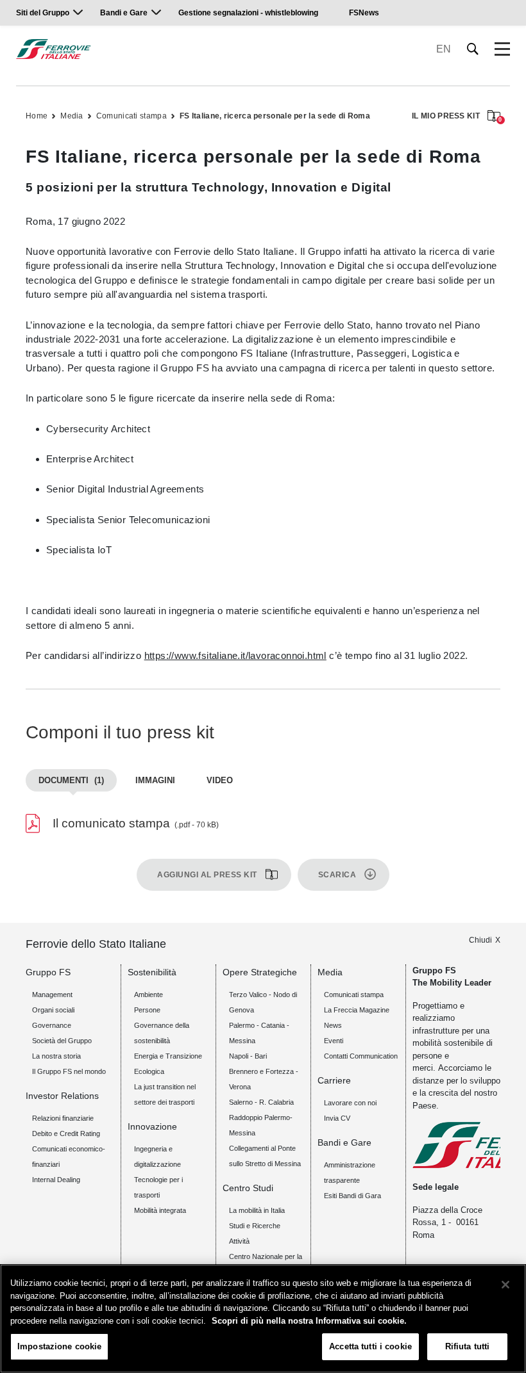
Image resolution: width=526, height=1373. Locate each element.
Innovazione (152, 1126)
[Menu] (502, 49)
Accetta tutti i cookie (370, 1346)
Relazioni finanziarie (63, 1118)
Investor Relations (62, 1096)
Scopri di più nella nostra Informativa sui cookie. (309, 1321)
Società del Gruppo (62, 1040)
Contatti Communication (361, 1056)
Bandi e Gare (124, 12)
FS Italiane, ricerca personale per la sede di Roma (275, 115)
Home (36, 115)
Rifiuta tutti (467, 1346)
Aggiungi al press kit (207, 874)
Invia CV (337, 1118)
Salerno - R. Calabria (261, 1102)
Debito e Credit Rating (66, 1133)
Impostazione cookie (59, 1346)
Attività (239, 1241)
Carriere (334, 1080)
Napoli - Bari (248, 1056)
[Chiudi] (505, 1285)
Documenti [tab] (71, 780)
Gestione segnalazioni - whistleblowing (248, 12)
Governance (51, 1025)
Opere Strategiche (260, 972)
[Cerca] (473, 49)
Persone (147, 1010)
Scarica (337, 874)
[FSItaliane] (53, 49)
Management (52, 994)
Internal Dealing (56, 1179)
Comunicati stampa (131, 115)
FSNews (364, 12)
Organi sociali (53, 1010)
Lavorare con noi (350, 1103)
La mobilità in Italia (257, 1210)
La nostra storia (56, 1056)
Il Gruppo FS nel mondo (69, 1071)
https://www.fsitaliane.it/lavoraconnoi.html (235, 655)
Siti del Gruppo (42, 12)
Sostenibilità (152, 972)
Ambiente (148, 994)
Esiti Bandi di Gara (352, 1195)
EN (443, 49)
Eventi (333, 1040)
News (333, 1025)
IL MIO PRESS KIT (456, 116)
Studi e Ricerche (254, 1226)
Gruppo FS (48, 972)
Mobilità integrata (160, 1210)
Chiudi (480, 940)
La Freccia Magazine (356, 1010)
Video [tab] (220, 780)
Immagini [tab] (155, 780)
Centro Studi (248, 1188)
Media (71, 115)
